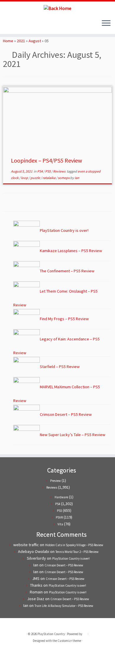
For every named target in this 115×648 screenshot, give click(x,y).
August (35, 40)
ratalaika (49, 178)
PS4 (40, 171)
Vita (60, 524)
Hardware (61, 497)
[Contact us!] (26, 25)
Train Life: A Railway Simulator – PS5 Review (63, 606)
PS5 (48, 171)
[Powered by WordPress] (85, 633)
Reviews (59, 171)
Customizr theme (69, 641)
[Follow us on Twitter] (6, 25)
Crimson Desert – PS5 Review (64, 565)
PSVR (59, 517)
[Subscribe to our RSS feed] (16, 25)
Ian (77, 178)
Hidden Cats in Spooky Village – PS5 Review (74, 545)
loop (25, 178)
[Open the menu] (106, 23)
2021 (21, 40)
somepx (64, 178)
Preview (55, 481)
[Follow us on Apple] (21, 25)
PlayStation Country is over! (71, 558)
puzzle (35, 178)
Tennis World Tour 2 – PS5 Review (76, 552)
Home (8, 40)
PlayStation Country (51, 634)
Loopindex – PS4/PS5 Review (46, 160)
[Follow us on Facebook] (11, 25)
